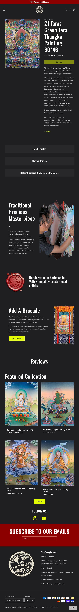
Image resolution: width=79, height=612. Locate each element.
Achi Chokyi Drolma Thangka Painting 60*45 (21, 489)
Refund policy (33, 607)
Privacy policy (43, 607)
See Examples (17, 338)
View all (39, 501)
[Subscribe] (55, 538)
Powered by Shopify (22, 607)
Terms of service (53, 607)
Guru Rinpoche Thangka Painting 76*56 (55, 490)
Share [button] (48, 131)
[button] (4, 10)
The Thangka (13, 607)
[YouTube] (44, 518)
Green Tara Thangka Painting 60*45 (56, 429)
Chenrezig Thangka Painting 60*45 (20, 430)
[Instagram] (35, 518)
